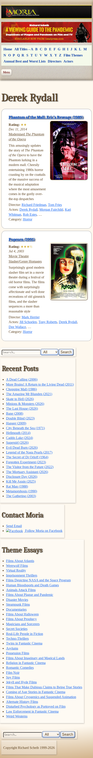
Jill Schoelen (28, 322)
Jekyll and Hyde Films (21, 682)
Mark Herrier (31, 317)
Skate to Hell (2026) (20, 399)
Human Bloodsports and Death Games (32, 585)
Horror (27, 219)
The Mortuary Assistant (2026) (27, 472)
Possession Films (17, 653)
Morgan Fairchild (51, 209)
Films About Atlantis (20, 561)
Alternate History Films (22, 702)
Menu (6, 72)
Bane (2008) (14, 413)
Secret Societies (16, 629)
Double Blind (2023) (20, 418)
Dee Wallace (17, 327)
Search (66, 352)
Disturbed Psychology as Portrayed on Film (36, 706)
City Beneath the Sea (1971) (25, 428)
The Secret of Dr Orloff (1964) (27, 457)
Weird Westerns (16, 716)
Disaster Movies (17, 600)
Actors (68, 61)
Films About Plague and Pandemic (29, 595)
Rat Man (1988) (17, 486)
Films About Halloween (22, 614)
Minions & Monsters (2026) (25, 404)
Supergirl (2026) (17, 442)
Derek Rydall (28, 209)
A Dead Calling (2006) (21, 379)
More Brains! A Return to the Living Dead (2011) (40, 384)
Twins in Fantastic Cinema (24, 643)
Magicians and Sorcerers (23, 624)
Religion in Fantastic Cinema (26, 663)
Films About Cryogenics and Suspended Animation (41, 697)
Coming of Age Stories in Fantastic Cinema (35, 692)
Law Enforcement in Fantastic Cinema (32, 711)
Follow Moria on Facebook (43, 531)
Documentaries (16, 609)
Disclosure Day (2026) (21, 476)
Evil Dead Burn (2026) (22, 447)
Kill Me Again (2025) (21, 481)
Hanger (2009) (16, 423)
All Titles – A (23, 49)
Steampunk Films (18, 604)
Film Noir (12, 672)
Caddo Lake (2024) (19, 438)
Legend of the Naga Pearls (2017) (29, 452)
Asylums (12, 648)
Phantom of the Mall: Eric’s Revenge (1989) (46, 117)
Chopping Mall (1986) (21, 389)
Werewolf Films (17, 565)
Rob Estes (30, 214)
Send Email (14, 526)
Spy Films (13, 677)
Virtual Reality (16, 570)
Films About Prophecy (21, 619)
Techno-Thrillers (17, 638)
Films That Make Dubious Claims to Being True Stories (44, 687)
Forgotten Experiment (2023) (26, 462)
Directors (54, 61)
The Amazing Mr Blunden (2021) (29, 394)
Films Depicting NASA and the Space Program (38, 580)
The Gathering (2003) (21, 496)
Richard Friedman (34, 205)
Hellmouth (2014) (18, 433)
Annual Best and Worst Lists (24, 61)
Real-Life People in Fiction (24, 634)
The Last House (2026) (22, 408)
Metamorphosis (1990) (21, 491)
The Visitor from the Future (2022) (29, 467)
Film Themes (73, 55)
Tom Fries (55, 205)
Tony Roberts (47, 322)
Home (7, 49)
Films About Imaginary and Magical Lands (35, 658)
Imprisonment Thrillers (21, 575)
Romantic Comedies (20, 667)
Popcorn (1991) (22, 239)
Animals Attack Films (21, 590)
